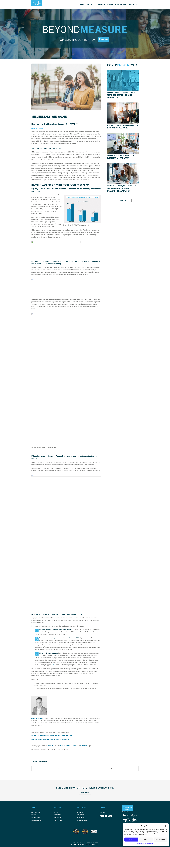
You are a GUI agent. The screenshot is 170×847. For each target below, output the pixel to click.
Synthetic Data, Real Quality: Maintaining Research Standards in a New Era (121, 188)
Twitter (67, 746)
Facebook (74, 746)
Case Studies (58, 821)
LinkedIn (62, 746)
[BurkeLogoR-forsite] (36, 4)
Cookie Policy (140, 843)
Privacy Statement (149, 843)
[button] (166, 826)
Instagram (83, 746)
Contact (102, 812)
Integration (80, 815)
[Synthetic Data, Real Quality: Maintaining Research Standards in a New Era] (123, 173)
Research (80, 812)
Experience (57, 817)
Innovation (57, 815)
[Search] (137, 4)
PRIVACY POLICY (95, 844)
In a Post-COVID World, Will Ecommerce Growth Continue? (50, 739)
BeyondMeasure (82, 821)
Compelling (80, 817)
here (53, 665)
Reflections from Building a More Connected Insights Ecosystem (121, 95)
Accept (131, 839)
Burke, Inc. (51, 746)
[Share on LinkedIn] (58, 768)
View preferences (160, 839)
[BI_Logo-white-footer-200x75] (129, 820)
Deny (145, 839)
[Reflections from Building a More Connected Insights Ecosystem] (123, 80)
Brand (56, 812)
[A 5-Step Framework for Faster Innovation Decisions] (123, 113)
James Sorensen (36, 718)
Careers (33, 815)
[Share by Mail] (111, 768)
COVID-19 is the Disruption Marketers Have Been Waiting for (51, 736)
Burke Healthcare (36, 821)
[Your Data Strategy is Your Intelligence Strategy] (123, 143)
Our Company (35, 812)
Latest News (35, 817)
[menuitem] (82, 4)
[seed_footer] (129, 815)
